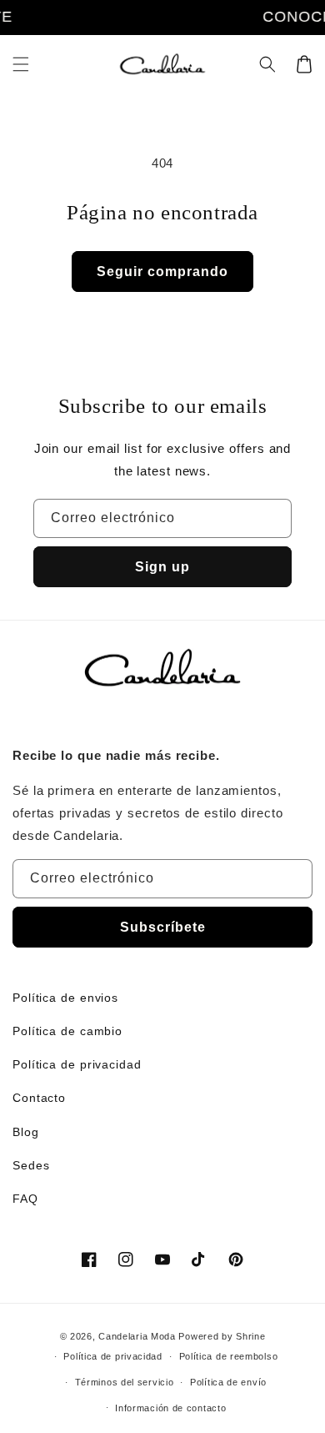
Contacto (39, 1097)
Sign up (162, 567)
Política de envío (228, 1382)
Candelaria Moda (137, 1336)
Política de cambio (67, 1031)
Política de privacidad (77, 1064)
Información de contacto (170, 1408)
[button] (20, 64)
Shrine (250, 1336)
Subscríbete (163, 927)
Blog (25, 1132)
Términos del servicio (124, 1382)
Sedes (31, 1165)
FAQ (25, 1198)
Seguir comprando (162, 271)
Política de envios (65, 997)
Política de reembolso (228, 1356)
